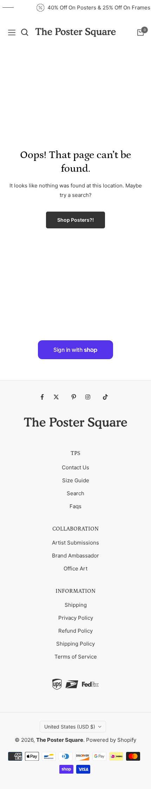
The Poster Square (59, 740)
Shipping (76, 605)
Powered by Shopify (111, 740)
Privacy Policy (75, 617)
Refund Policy (75, 630)
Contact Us (75, 467)
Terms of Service (75, 656)
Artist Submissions (75, 542)
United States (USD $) (69, 727)
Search (75, 493)
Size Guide (75, 480)
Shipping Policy (75, 643)
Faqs (75, 506)
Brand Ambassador (75, 555)
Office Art (75, 568)
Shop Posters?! (75, 220)
